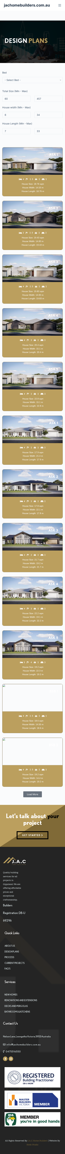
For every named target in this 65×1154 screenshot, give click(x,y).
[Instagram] (11, 1058)
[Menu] (59, 5)
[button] (32, 794)
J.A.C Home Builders (37, 1140)
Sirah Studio (32, 1144)
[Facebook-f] (5, 1058)
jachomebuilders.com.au (27, 5)
